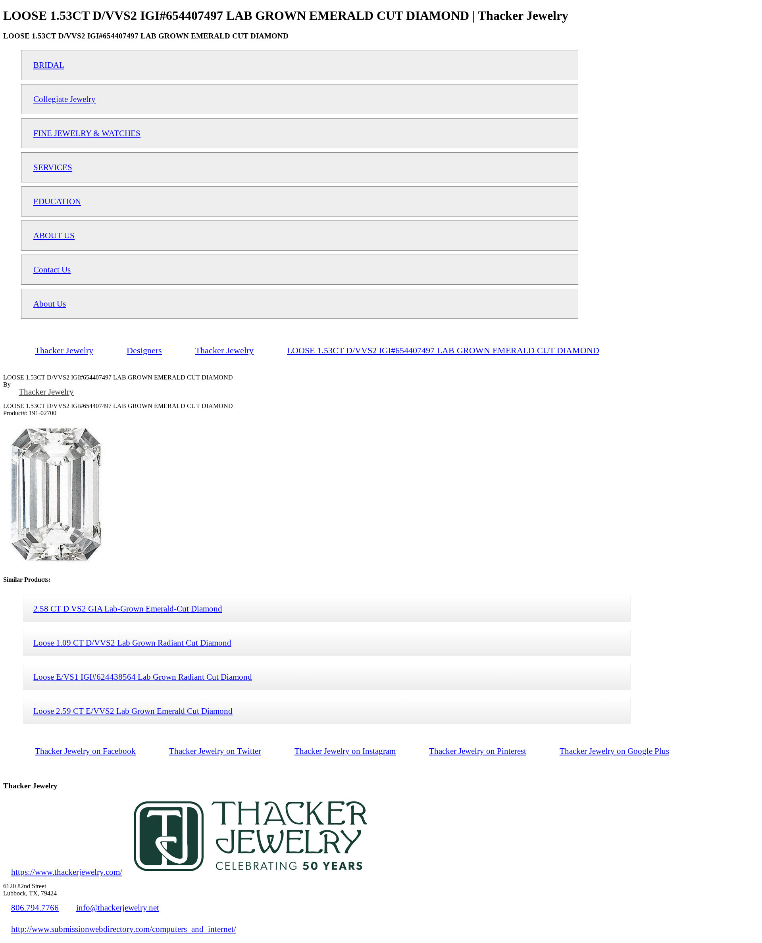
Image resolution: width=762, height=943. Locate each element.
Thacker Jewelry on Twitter (215, 750)
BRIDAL (48, 64)
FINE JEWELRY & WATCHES (86, 133)
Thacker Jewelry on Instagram (345, 750)
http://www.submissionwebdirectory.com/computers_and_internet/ (123, 928)
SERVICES (52, 167)
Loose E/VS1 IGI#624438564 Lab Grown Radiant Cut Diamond (142, 676)
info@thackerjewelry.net (117, 907)
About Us (49, 303)
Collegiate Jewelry (64, 99)
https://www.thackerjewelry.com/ (66, 871)
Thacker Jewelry (46, 391)
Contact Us (52, 269)
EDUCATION (57, 201)
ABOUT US (54, 235)
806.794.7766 (35, 907)
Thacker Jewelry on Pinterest (477, 750)
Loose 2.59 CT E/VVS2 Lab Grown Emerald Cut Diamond (133, 710)
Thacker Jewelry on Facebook (85, 750)
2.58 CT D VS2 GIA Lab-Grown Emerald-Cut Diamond (127, 608)
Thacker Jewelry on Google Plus (614, 750)
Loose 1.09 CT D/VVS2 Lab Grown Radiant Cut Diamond (132, 642)
